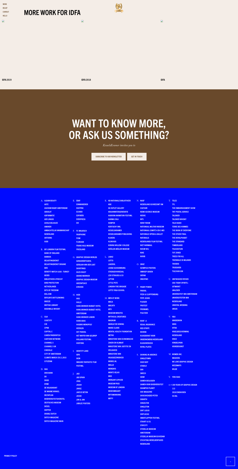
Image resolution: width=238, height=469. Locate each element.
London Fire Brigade (117, 286)
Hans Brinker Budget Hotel (88, 305)
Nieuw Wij (144, 249)
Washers (176, 358)
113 (173, 388)
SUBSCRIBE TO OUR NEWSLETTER (109, 156)
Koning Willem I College (118, 245)
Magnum (112, 320)
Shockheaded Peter (149, 395)
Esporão (80, 215)
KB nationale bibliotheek (119, 200)
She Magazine (146, 391)
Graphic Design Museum (86, 279)
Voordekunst (178, 346)
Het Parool (81, 332)
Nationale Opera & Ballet (151, 234)
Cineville (48, 350)
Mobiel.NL (112, 361)
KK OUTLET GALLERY (116, 208)
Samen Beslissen (147, 380)
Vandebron (177, 320)
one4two (144, 279)
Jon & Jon (80, 399)
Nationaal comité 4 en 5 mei (152, 230)
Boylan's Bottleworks (54, 297)
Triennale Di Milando (181, 260)
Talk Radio (176, 222)
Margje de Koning (116, 324)
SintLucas (144, 414)
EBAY (78, 200)
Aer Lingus (49, 219)
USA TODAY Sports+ (180, 282)
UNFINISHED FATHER (180, 279)
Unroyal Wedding (179, 305)
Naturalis (144, 237)
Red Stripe (144, 328)
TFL (173, 204)
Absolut (48, 211)
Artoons (48, 237)
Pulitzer (144, 313)
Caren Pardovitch (52, 335)
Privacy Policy (10, 455)
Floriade (80, 241)
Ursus (174, 308)
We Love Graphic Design (182, 361)
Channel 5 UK (50, 346)
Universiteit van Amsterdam (184, 294)
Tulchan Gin (177, 271)
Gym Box (79, 287)
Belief (5, 8)
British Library (51, 305)
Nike (142, 252)
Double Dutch (50, 413)
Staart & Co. (145, 421)
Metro (111, 335)
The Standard (178, 241)
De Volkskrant (50, 387)
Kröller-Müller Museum (118, 249)
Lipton (111, 279)
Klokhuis (112, 241)
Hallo (78, 302)
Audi (46, 241)
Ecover (79, 211)
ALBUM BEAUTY (50, 200)
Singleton (144, 406)
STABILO (143, 365)
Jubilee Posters (83, 403)
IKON (78, 358)
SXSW (142, 377)
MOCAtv (111, 305)
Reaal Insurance (147, 324)
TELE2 (174, 200)
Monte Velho (113, 372)
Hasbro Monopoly (84, 324)
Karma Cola (113, 219)
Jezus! (79, 396)
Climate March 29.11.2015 (55, 357)
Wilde (174, 369)
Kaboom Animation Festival (120, 215)
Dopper (47, 410)
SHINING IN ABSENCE (148, 354)
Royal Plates (145, 346)
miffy (110, 398)
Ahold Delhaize (51, 222)
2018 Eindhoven (179, 392)
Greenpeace (81, 283)
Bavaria (47, 256)
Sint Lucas (144, 410)
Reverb (143, 332)
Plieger (143, 301)
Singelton (144, 403)
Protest (143, 305)
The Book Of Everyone (181, 230)
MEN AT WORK (113, 298)
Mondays (112, 368)
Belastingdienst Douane (55, 264)
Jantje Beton (82, 392)
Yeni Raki (176, 377)
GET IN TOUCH (136, 156)
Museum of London (116, 387)
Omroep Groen (146, 271)
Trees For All (178, 256)
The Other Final (179, 234)
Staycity (144, 425)
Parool (143, 290)
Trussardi (176, 267)
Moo (110, 376)
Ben (46, 268)
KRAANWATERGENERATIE (118, 211)
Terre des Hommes (180, 226)
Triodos (175, 263)
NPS (142, 219)
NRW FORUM (145, 222)
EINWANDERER (82, 204)
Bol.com (47, 294)
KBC (110, 204)
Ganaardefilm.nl (83, 260)
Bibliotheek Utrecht (53, 279)
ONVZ (142, 264)
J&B (77, 373)
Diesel (47, 406)
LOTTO (110, 260)
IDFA (78, 354)
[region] (119, 44)
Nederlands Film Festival (151, 241)
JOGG (78, 381)
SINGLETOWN (145, 358)
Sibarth (143, 399)
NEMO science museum (149, 211)
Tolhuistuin (177, 249)
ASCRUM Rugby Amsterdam (55, 208)
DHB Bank (48, 372)
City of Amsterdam (52, 353)
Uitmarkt (176, 286)
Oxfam (143, 275)
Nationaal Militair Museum (152, 226)
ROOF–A (143, 320)
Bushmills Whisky (52, 308)
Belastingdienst (51, 260)
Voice (174, 339)
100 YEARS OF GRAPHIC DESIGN (184, 384)
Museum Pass (114, 383)
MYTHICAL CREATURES (117, 316)
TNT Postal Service (180, 211)
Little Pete (113, 282)
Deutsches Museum (52, 402)
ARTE (46, 204)
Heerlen (80, 328)
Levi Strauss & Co (115, 275)
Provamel (144, 309)
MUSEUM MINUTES (115, 313)
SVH (141, 369)
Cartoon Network (52, 339)
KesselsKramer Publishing (120, 234)
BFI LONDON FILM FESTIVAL (55, 249)
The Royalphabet (179, 237)
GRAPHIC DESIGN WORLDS (86, 257)
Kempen (111, 222)
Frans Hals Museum (85, 245)
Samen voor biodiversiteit (151, 384)
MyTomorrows (114, 394)
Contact (6, 12)
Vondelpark (177, 342)
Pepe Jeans (145, 298)
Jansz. (79, 388)
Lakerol (111, 264)
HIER (78, 294)
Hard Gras (81, 320)
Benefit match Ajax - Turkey (56, 271)
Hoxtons (80, 343)
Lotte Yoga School (116, 290)
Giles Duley (81, 272)
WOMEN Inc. (177, 354)
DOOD (46, 380)
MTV (110, 309)
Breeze (47, 301)
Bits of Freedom (51, 290)
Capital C (48, 331)
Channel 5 (48, 342)
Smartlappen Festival (150, 417)
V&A (173, 316)
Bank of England (51, 253)
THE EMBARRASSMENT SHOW (183, 208)
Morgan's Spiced (115, 379)
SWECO (143, 373)
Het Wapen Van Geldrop (86, 335)
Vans (174, 324)
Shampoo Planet (147, 388)
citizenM (48, 361)
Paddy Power (146, 287)
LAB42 (110, 256)
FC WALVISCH (81, 230)
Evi (77, 222)
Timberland (177, 245)
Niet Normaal (146, 245)
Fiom (78, 238)
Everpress (80, 219)
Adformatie (49, 215)
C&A (46, 316)
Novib (142, 256)
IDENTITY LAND (82, 351)
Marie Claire (113, 327)
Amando (47, 226)
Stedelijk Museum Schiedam (152, 436)
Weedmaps (176, 365)
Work (5, 4)
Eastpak (79, 208)
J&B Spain (80, 377)
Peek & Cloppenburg (149, 294)
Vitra (174, 327)
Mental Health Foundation (120, 331)
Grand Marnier (83, 275)
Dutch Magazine (51, 417)
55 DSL (174, 396)
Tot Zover (176, 252)
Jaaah (79, 384)
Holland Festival (83, 339)
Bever (46, 275)
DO (45, 376)
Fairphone (81, 234)
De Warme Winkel (51, 391)
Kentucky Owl (114, 226)
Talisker (176, 215)
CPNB (46, 327)
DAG (46, 369)
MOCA (110, 301)
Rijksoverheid (146, 343)
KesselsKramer (115, 230)
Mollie (111, 365)
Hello (5, 15)
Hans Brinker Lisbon (85, 317)
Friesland (80, 249)
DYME (46, 384)
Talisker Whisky (179, 219)
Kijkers (111, 237)
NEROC (143, 215)
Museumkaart (114, 391)
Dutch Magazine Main (53, 421)
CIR (45, 324)
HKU (78, 298)
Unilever (176, 290)
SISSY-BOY (144, 362)
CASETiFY (48, 320)
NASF (142, 200)
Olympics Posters (148, 268)
